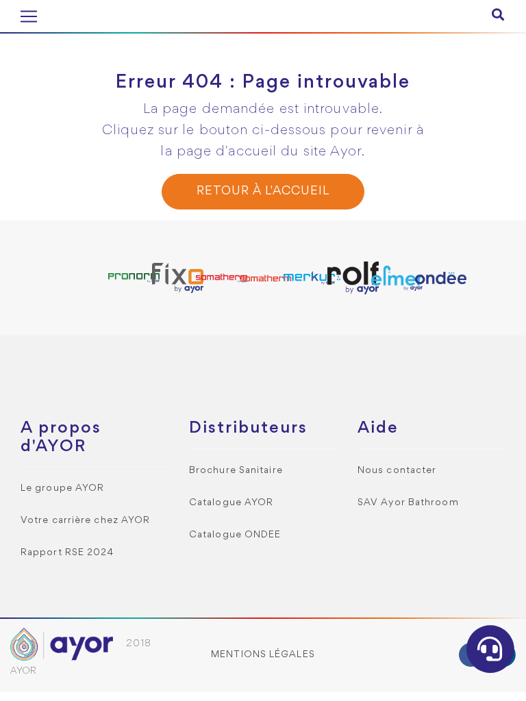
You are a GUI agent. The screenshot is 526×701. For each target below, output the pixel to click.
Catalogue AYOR (231, 502)
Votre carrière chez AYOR (85, 520)
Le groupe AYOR (62, 488)
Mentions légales (263, 654)
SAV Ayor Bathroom (408, 502)
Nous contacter (397, 470)
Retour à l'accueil (263, 191)
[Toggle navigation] (28, 16)
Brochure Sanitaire (236, 470)
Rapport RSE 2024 (67, 552)
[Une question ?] (490, 649)
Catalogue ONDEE (235, 535)
